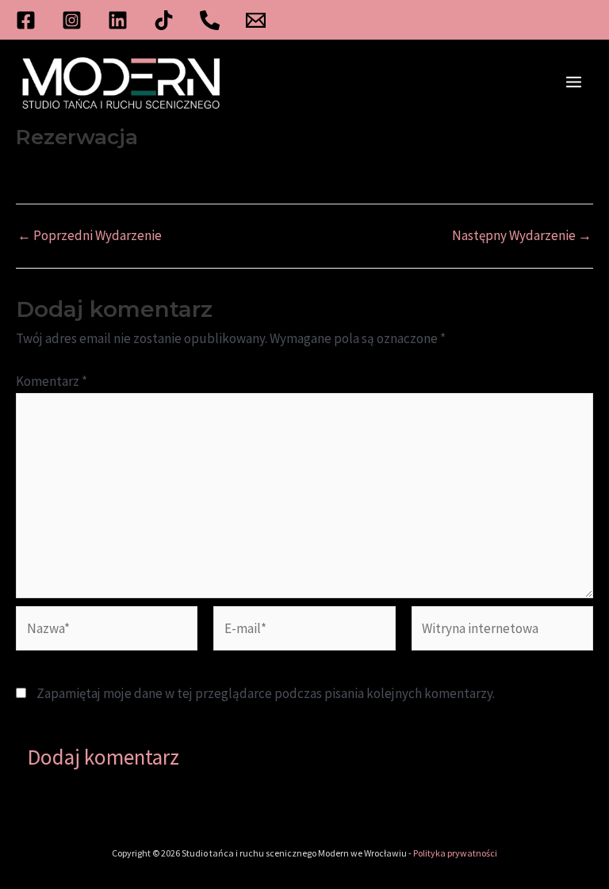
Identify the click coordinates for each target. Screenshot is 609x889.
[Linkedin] (118, 20)
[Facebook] (26, 20)
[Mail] (256, 20)
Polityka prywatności (455, 853)
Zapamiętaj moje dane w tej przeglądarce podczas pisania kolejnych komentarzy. (265, 693)
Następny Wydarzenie (522, 235)
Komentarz (51, 381)
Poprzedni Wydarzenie (89, 235)
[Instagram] (72, 20)
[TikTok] (164, 20)
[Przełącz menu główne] (574, 82)
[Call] (210, 20)
